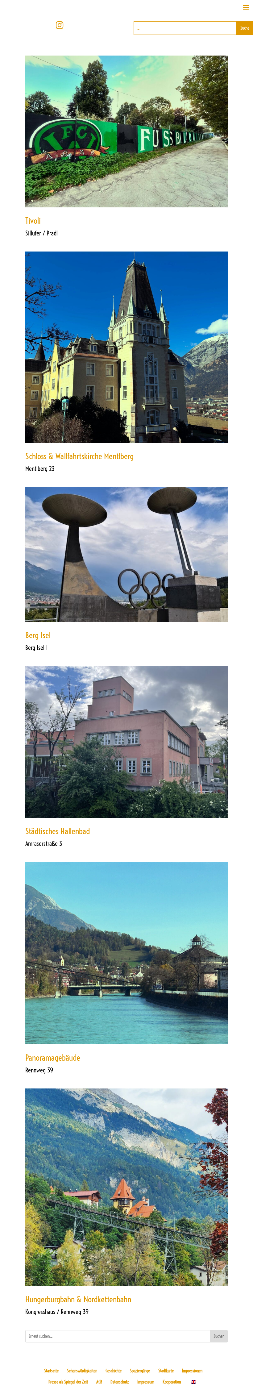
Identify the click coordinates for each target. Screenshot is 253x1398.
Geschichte (114, 1371)
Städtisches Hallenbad (57, 831)
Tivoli (33, 220)
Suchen (219, 1336)
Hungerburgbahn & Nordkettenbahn (78, 1299)
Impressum (145, 1382)
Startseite (51, 1371)
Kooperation (172, 1382)
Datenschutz (119, 1382)
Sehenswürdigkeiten (82, 1371)
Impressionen (192, 1371)
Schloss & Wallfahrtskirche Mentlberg (79, 456)
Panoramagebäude (52, 1057)
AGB (99, 1382)
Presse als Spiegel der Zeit (68, 1382)
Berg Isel (38, 635)
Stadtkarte (166, 1371)
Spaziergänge (140, 1371)
